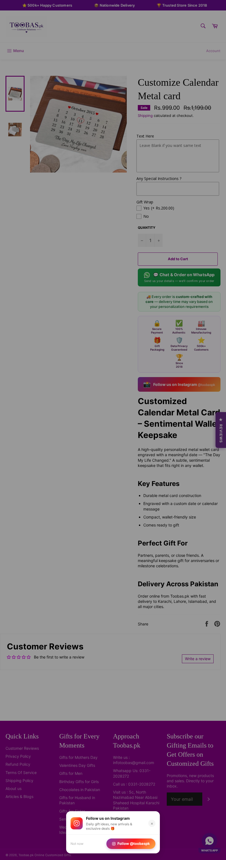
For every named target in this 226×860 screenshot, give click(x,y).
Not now (77, 844)
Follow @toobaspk (133, 843)
